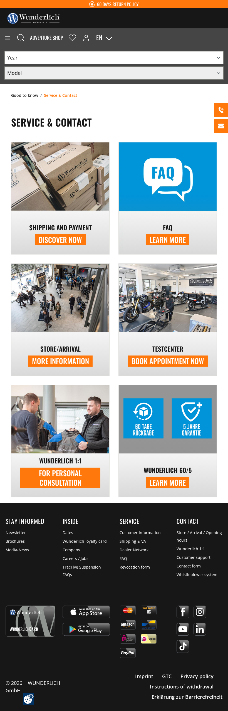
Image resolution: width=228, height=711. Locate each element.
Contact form (189, 566)
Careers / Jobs (75, 558)
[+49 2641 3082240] (221, 110)
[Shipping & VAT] (60, 198)
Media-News (17, 549)
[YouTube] (183, 629)
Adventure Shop (46, 37)
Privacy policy (197, 676)
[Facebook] (183, 612)
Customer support (193, 557)
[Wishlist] (72, 38)
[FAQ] (168, 198)
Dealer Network (134, 549)
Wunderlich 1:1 (191, 548)
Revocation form (135, 567)
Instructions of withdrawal (182, 686)
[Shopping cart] (223, 38)
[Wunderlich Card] (30, 621)
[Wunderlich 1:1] (60, 441)
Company (71, 549)
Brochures (15, 541)
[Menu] (7, 38)
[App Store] (86, 612)
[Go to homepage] (33, 17)
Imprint (144, 676)
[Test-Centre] (168, 320)
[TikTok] (183, 646)
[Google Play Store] (86, 629)
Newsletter (16, 532)
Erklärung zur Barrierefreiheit (187, 696)
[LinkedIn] (200, 629)
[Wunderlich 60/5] (168, 441)
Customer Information (140, 532)
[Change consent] (28, 699)
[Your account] (86, 38)
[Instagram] (200, 612)
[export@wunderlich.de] (221, 126)
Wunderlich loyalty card (85, 541)
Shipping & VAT (134, 541)
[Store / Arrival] (60, 320)
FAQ (123, 558)
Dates (68, 532)
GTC (167, 676)
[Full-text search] (21, 38)
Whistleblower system (197, 574)
